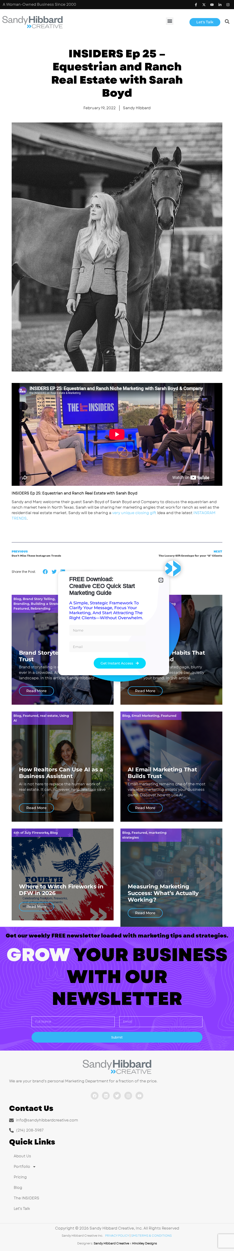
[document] (117, 625)
